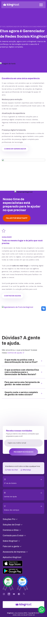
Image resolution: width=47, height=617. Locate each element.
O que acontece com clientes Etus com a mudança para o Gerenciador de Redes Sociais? (22, 372)
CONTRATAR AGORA (12, 296)
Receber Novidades (23, 452)
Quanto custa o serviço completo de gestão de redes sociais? (21, 393)
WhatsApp (27, 470)
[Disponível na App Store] (15, 563)
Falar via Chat (12, 470)
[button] (41, 609)
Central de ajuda (14, 353)
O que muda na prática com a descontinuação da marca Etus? (21, 361)
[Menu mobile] (41, 4)
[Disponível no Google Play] (15, 571)
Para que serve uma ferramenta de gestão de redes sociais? (22, 383)
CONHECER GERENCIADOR (15, 149)
